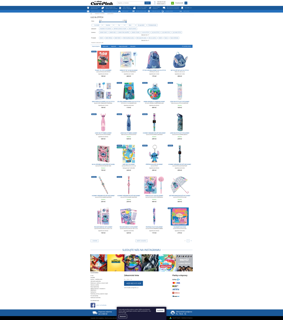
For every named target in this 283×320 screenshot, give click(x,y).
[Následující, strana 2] (188, 240)
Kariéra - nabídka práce (96, 279)
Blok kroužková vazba (128, 38)
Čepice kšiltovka (174, 38)
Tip (119, 25)
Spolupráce (93, 292)
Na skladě (96, 25)
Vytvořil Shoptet (176, 318)
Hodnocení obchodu (96, 297)
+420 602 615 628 (133, 283)
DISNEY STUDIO (135, 32)
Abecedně (132, 46)
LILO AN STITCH (155, 32)
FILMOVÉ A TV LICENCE (105, 28)
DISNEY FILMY (103, 32)
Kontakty (93, 277)
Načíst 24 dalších (141, 240)
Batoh (101, 38)
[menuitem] (95, 8)
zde (125, 312)
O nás (92, 275)
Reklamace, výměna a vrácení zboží (99, 283)
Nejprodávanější (123, 46)
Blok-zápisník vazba (141, 38)
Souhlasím (160, 310)
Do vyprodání (141, 25)
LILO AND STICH (166, 32)
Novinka (108, 25)
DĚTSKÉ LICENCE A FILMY (120, 28)
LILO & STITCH (145, 32)
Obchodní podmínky (96, 281)
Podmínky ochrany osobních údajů (99, 294)
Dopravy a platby (95, 285)
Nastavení (123, 316)
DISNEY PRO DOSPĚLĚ (123, 32)
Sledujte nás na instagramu (141, 250)
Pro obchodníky (94, 295)
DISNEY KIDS (113, 32)
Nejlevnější (105, 46)
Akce (130, 25)
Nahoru (95, 240)
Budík (160, 38)
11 (191, 240)
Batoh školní (118, 38)
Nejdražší (113, 46)
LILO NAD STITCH (177, 32)
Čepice (166, 38)
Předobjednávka (152, 25)
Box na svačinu (152, 38)
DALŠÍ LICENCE (132, 28)
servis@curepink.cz (131, 288)
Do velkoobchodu (95, 300)
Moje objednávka (95, 286)
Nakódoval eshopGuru (187, 318)
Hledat (148, 3)
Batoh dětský (109, 38)
